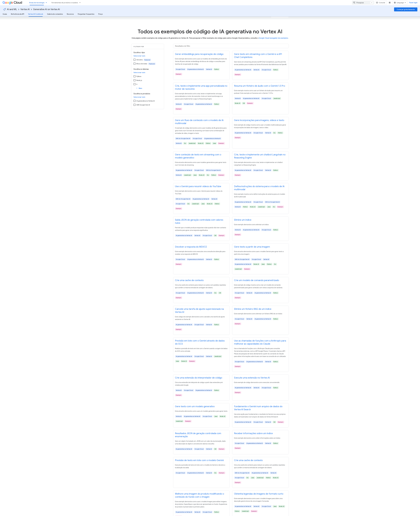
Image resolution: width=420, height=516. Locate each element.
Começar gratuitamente (406, 9)
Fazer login (413, 3)
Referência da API (17, 14)
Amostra (139, 60)
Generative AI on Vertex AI (46, 9)
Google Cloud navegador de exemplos (273, 38)
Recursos (70, 14)
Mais (139, 88)
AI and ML (12, 9)
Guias (5, 14)
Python (138, 76)
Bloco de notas (141, 64)
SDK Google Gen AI (143, 105)
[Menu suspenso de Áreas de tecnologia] (47, 2)
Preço (100, 14)
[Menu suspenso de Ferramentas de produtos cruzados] (80, 2)
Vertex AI (25, 9)
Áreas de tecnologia (36, 3)
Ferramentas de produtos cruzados (65, 3)
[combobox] (363, 3)
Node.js (139, 80)
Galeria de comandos (55, 14)
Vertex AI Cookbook (35, 14)
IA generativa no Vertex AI (145, 101)
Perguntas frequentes (86, 14)
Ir (136, 84)
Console (382, 3)
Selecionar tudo (139, 56)
